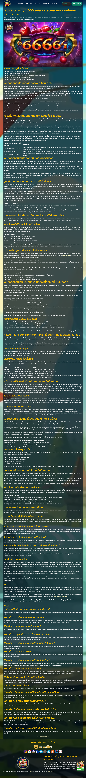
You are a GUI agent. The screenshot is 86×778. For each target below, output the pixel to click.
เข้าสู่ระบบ (66, 4)
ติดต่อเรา (54, 4)
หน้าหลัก (20, 4)
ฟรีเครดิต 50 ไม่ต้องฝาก (61, 597)
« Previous (40, 736)
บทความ (46, 4)
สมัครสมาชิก (77, 4)
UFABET (30, 771)
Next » (46, 736)
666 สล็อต (7, 422)
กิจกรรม (37, 4)
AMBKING (51, 771)
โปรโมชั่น (29, 4)
